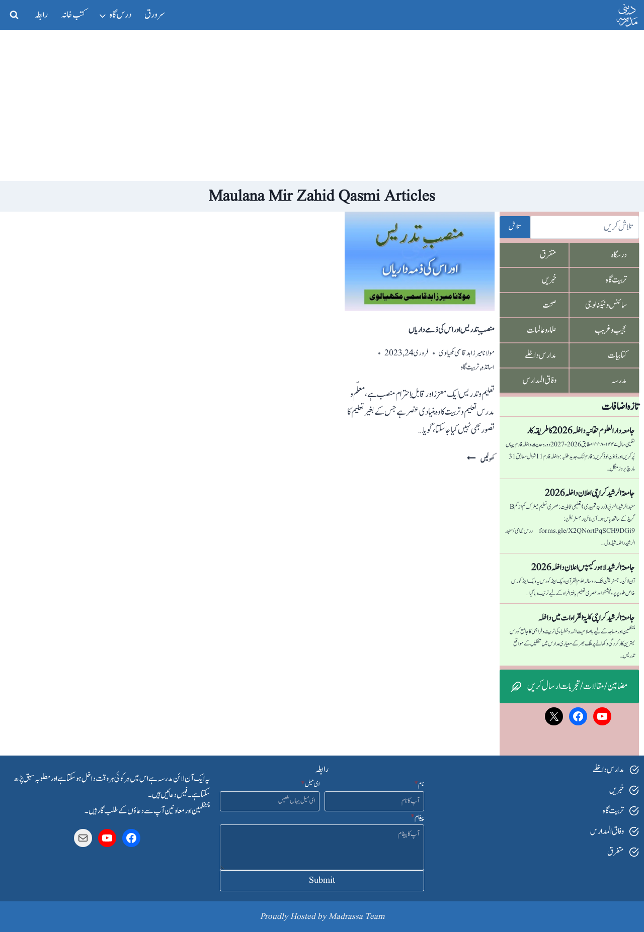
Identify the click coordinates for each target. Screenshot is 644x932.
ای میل (310, 784)
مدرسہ (619, 381)
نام (419, 784)
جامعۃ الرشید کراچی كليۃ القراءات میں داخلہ (586, 618)
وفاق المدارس (539, 381)
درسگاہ (619, 255)
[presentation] (420, 261)
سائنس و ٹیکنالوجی (606, 305)
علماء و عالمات (541, 330)
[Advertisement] (322, 105)
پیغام (417, 817)
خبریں (549, 280)
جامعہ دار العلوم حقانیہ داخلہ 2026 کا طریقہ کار (581, 431)
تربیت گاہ (470, 367)
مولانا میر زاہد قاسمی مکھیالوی (467, 353)
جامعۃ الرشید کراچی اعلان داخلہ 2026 (590, 493)
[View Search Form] (14, 15)
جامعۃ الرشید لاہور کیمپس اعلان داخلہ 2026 (583, 568)
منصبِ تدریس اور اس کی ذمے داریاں (452, 330)
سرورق (154, 15)
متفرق (548, 255)
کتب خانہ (73, 15)
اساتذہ (488, 367)
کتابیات (617, 355)
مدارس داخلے (540, 355)
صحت (549, 305)
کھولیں (480, 459)
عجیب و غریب (611, 330)
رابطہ (41, 15)
